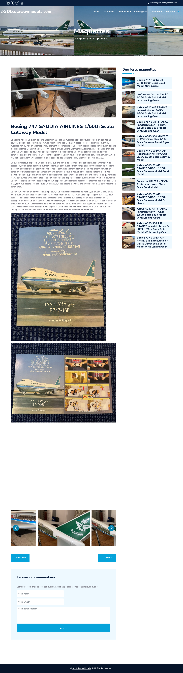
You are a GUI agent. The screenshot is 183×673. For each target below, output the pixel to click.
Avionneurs (123, 11)
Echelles (156, 11)
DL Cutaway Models (81, 668)
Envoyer (63, 628)
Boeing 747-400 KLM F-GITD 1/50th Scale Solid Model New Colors (151, 83)
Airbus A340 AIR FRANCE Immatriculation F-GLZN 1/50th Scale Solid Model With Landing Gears (152, 213)
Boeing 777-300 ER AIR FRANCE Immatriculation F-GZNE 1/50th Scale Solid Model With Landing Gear (153, 242)
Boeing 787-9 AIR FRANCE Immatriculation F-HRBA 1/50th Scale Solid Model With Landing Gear (152, 126)
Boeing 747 (107, 38)
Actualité (170, 11)
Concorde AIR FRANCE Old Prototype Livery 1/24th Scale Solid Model (153, 184)
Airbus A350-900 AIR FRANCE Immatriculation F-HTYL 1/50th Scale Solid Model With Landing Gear (153, 228)
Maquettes (109, 11)
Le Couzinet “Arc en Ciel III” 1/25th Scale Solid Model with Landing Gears (152, 97)
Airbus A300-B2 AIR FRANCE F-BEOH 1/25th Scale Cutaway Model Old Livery (152, 199)
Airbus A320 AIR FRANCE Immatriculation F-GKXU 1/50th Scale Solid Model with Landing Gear (152, 112)
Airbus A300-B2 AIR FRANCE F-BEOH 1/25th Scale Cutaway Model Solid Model (153, 170)
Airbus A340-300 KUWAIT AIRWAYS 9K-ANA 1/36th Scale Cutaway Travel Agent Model (153, 141)
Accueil (96, 11)
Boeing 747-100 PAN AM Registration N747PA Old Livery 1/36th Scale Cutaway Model (153, 155)
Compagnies (140, 11)
